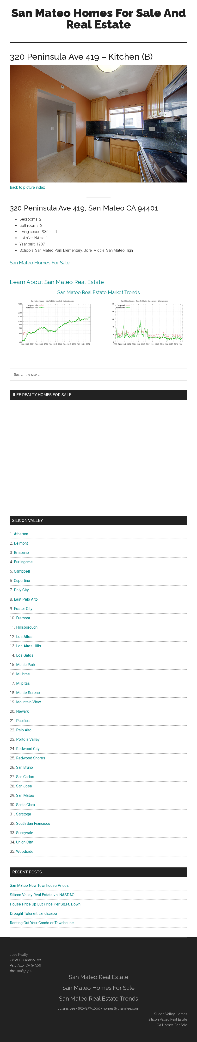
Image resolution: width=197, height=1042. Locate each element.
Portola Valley (28, 739)
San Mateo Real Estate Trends (98, 998)
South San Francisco (33, 823)
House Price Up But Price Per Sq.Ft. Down (45, 904)
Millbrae (23, 674)
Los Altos (24, 636)
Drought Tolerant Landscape (33, 913)
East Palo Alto (26, 599)
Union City (24, 842)
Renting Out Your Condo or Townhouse (42, 923)
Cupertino (22, 580)
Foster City (23, 608)
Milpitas (23, 683)
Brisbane (21, 552)
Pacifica (23, 720)
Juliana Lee (66, 1008)
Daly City (21, 590)
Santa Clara (25, 805)
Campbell (22, 571)
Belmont (21, 543)
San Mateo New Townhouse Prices (39, 885)
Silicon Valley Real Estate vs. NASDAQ (42, 895)
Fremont (23, 618)
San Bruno (24, 767)
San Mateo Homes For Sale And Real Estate (98, 18)
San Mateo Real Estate (98, 977)
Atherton (21, 534)
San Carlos (25, 776)
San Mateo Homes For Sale (40, 263)
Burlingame (23, 562)
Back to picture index (27, 187)
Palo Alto (23, 730)
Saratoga (23, 814)
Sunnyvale (24, 833)
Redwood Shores (30, 758)
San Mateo (25, 795)
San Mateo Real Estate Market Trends (98, 292)
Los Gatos (24, 655)
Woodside (24, 851)
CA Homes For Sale (172, 1025)
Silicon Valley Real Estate (167, 1019)
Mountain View (28, 702)
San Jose (24, 786)
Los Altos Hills (28, 646)
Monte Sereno (28, 692)
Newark (22, 711)
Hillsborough (26, 627)
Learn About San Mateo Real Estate (57, 282)
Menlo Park (25, 664)
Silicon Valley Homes (170, 1014)
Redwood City (28, 748)
